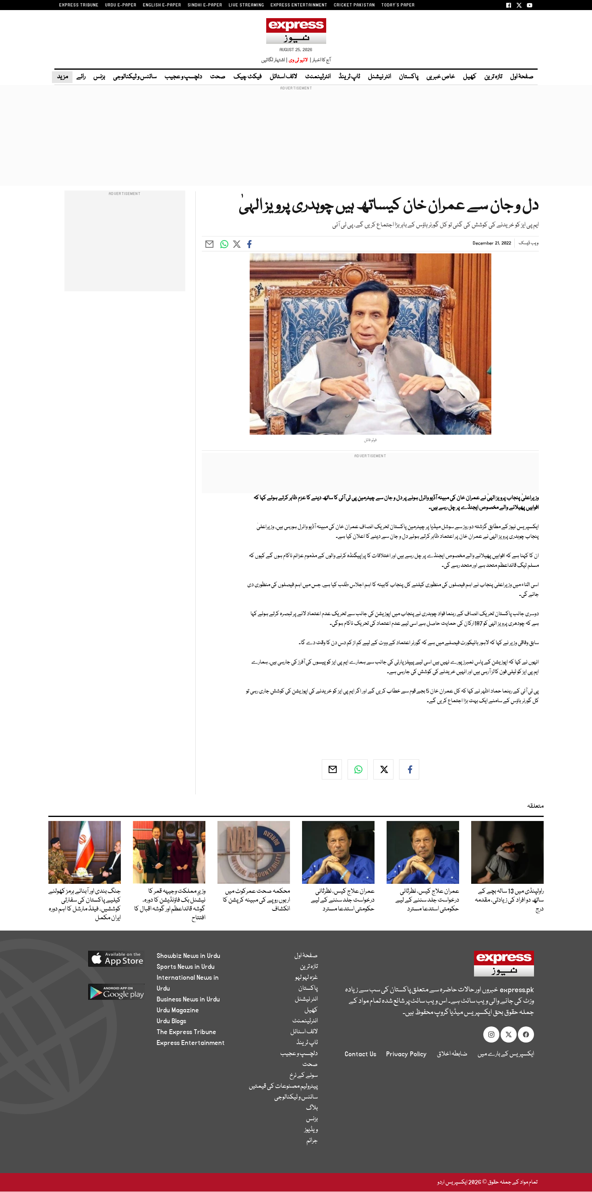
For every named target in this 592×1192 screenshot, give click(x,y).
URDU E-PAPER (121, 5)
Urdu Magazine (178, 1010)
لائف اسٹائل (283, 77)
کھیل (469, 77)
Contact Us (360, 1054)
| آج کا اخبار (319, 60)
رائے (81, 77)
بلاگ (312, 1108)
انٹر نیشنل (379, 77)
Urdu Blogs (171, 1021)
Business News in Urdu (188, 999)
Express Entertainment (191, 1043)
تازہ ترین (493, 77)
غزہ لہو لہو (306, 978)
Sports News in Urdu (186, 967)
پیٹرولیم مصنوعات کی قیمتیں (283, 1086)
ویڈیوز (311, 1130)
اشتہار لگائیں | (274, 60)
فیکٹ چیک (248, 77)
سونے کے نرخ (304, 1075)
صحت (218, 77)
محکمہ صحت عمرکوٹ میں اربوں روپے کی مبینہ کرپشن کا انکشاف (256, 900)
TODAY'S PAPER (398, 5)
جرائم (312, 1141)
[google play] (101, 995)
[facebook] (409, 769)
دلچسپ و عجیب (183, 77)
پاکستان (408, 77)
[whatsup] (358, 769)
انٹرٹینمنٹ (318, 77)
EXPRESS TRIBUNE (79, 5)
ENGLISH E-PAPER (162, 5)
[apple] (101, 962)
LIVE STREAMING (246, 5)
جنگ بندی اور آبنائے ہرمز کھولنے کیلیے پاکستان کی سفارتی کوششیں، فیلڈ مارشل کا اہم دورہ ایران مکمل (84, 905)
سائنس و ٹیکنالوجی (135, 77)
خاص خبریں (440, 77)
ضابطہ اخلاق (452, 1054)
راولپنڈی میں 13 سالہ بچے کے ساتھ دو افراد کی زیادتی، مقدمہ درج (509, 900)
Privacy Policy (406, 1054)
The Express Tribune (186, 1032)
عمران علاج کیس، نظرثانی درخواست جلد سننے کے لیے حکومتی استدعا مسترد (427, 900)
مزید (62, 77)
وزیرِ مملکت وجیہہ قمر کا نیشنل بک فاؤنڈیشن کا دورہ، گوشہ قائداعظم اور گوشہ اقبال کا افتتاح (169, 905)
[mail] (332, 769)
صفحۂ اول (522, 77)
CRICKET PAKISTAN (354, 5)
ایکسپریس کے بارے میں (506, 1054)
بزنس (99, 77)
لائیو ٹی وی (298, 60)
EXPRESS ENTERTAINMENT (299, 5)
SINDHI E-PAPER (205, 5)
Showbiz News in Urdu (188, 956)
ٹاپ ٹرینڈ (349, 77)
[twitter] (383, 769)
